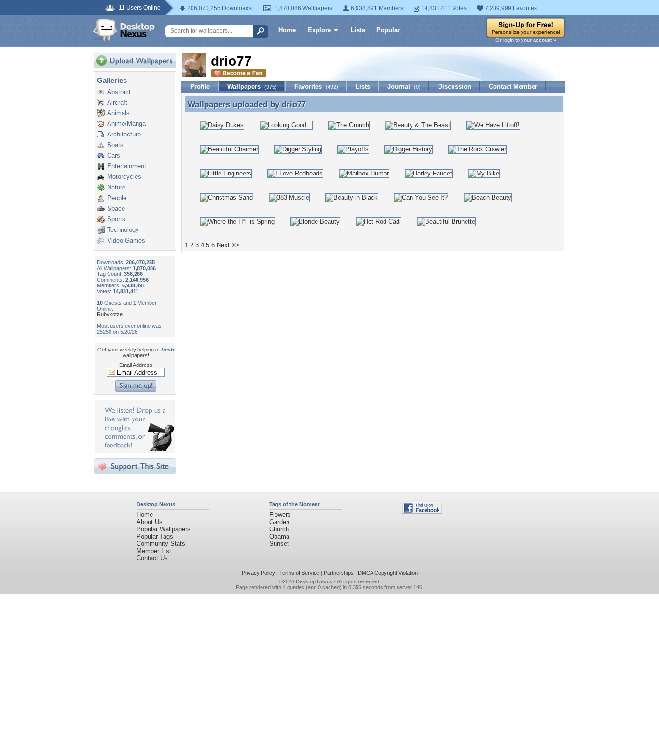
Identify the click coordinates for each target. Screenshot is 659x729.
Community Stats (161, 543)
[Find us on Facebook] (422, 511)
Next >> (228, 245)
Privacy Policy (258, 573)
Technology (123, 229)
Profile (200, 86)
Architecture (124, 134)
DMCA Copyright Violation (388, 573)
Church (279, 529)
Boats (115, 144)
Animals (118, 113)
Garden (279, 522)
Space (116, 208)
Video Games (126, 240)
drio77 (294, 104)
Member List (154, 550)
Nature (116, 187)
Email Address (135, 365)
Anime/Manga (126, 123)
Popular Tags (155, 536)
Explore (319, 30)
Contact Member (513, 86)
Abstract (119, 91)
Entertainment (126, 166)
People (116, 198)
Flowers (280, 514)
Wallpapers (252, 86)
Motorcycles (124, 176)
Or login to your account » (525, 40)
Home (287, 30)
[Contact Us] (137, 448)
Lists (358, 30)
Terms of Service (299, 573)
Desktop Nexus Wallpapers (124, 30)
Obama (279, 536)
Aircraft (117, 102)
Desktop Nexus (314, 581)
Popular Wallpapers (164, 529)
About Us (150, 522)
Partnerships (339, 573)
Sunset (279, 543)
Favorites (316, 86)
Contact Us (152, 558)
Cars (113, 155)
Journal (404, 86)
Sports (116, 219)
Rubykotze (110, 314)
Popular (388, 30)
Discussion (454, 86)
